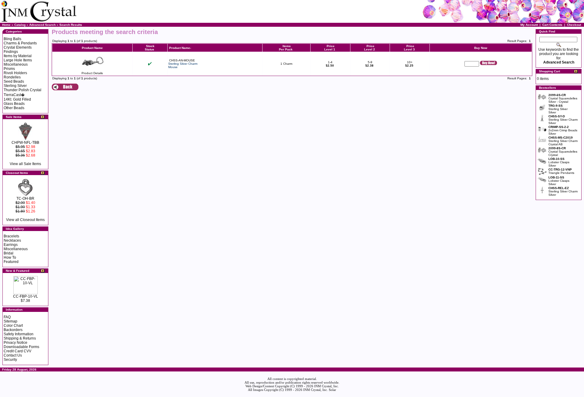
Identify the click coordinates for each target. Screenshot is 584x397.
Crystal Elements (18, 47)
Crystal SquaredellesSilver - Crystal (562, 98)
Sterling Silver (15, 86)
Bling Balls (12, 39)
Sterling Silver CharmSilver (563, 120)
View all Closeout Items (25, 220)
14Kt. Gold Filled (17, 99)
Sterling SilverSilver (558, 109)
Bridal (8, 253)
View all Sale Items (25, 164)
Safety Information (18, 334)
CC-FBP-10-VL (25, 296)
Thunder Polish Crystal (22, 90)
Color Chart (13, 325)
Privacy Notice (15, 342)
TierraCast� (14, 95)
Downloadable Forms (21, 347)
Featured (11, 262)
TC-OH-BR (25, 198)
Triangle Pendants (561, 171)
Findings (11, 52)
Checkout (574, 24)
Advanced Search (42, 24)
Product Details (92, 73)
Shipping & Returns (20, 338)
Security (10, 359)
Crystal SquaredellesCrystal (562, 152)
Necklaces (12, 240)
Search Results (70, 24)
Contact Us (13, 355)
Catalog (20, 24)
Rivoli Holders (15, 73)
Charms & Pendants (20, 43)
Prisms (9, 69)
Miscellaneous (16, 64)
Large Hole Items (18, 60)
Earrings (11, 245)
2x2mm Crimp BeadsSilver (562, 130)
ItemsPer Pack (286, 47)
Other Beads (14, 108)
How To (10, 257)
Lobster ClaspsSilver (558, 162)
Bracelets (11, 236)
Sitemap (10, 321)
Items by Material (18, 56)
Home (6, 24)
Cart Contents (552, 24)
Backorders (13, 330)
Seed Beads (14, 81)
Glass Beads (14, 104)
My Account (529, 24)
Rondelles (12, 77)
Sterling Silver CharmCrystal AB (563, 141)
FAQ (7, 317)
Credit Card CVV (17, 351)
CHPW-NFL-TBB (25, 142)
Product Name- (180, 48)
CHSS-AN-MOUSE (182, 60)
